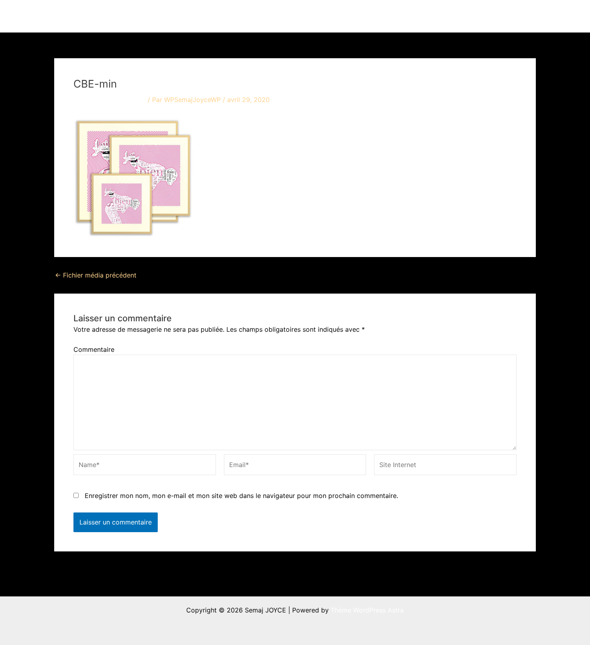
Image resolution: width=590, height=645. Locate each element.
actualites (392, 16)
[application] (360, 16)
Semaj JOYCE (99, 16)
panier (512, 16)
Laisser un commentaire (109, 100)
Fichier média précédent (95, 275)
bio (432, 16)
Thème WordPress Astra (367, 610)
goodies (470, 16)
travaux (345, 16)
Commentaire (93, 349)
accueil (310, 16)
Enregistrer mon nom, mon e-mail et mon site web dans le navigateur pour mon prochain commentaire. (241, 496)
